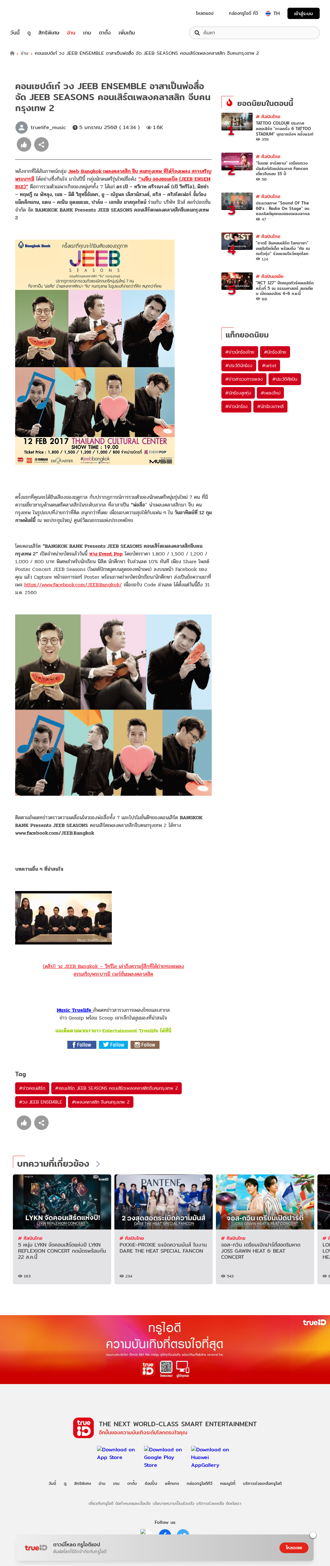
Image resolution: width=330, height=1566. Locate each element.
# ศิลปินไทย (268, 116)
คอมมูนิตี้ (227, 1483)
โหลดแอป (205, 13)
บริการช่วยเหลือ (210, 1503)
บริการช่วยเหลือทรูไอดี (262, 1483)
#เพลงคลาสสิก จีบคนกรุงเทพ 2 (101, 1102)
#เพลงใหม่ (270, 392)
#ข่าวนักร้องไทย (239, 352)
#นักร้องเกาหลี (270, 406)
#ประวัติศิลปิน (284, 379)
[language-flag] (268, 13)
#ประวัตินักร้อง (238, 365)
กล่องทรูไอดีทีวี (199, 1483)
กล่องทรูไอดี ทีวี (243, 13)
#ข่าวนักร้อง (236, 406)
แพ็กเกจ (172, 1483)
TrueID (29, 13)
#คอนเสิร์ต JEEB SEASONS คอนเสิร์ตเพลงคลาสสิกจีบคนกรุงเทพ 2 (116, 1088)
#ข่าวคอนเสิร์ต (32, 1088)
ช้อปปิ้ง (151, 1483)
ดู (29, 33)
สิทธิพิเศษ (48, 33)
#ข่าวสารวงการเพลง (244, 379)
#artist (269, 365)
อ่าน (71, 33)
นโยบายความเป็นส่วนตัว (173, 1503)
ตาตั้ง (105, 33)
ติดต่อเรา (233, 1503)
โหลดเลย (294, 1547)
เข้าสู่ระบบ (303, 13)
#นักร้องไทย (275, 352)
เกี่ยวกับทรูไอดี (101, 1503)
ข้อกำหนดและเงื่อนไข (132, 1503)
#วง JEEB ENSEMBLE (40, 1102)
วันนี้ (15, 33)
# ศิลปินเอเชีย (270, 276)
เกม (87, 33)
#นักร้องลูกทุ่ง (238, 392)
